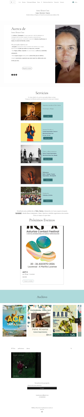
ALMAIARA (19, 213)
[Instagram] (14, 75)
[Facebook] (12, 75)
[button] (71, 348)
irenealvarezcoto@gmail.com (42, 395)
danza (28, 348)
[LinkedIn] (16, 75)
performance (21, 348)
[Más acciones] (39, 355)
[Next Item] (77, 320)
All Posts (13, 348)
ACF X (25, 272)
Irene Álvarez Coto (42, 11)
